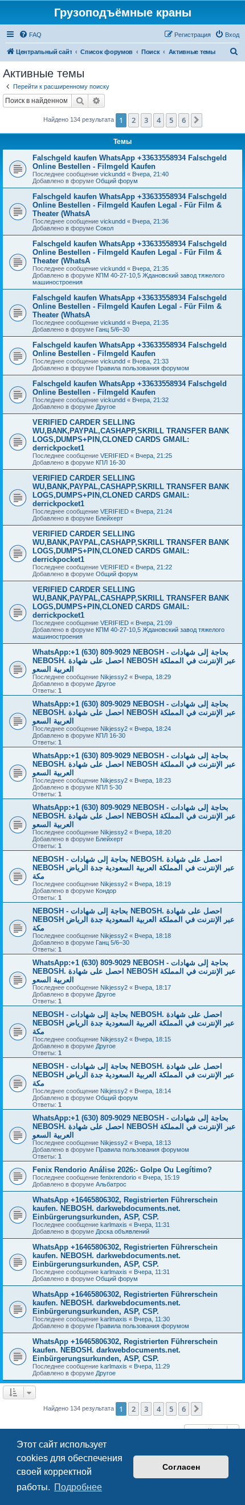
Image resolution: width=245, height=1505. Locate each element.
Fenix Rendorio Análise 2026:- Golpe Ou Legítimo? (122, 1169)
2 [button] (134, 120)
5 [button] (171, 120)
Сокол (104, 228)
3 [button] (146, 120)
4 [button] (159, 120)
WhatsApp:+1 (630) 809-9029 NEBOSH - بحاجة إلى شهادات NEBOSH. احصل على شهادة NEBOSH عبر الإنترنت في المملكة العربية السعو (134, 660)
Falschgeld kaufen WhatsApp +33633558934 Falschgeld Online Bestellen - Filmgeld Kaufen (129, 162)
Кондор (106, 890)
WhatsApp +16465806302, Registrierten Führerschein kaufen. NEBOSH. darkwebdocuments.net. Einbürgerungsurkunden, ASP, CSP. (125, 1208)
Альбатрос (111, 1184)
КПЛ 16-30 (110, 462)
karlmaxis (113, 1224)
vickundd (112, 174)
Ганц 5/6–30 (112, 329)
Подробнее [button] (78, 1487)
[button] (196, 120)
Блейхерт (109, 518)
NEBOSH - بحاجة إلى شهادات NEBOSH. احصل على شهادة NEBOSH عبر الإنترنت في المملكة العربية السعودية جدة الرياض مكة (133, 867)
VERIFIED (114, 455)
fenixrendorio (118, 1177)
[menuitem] (30, 35)
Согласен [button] (181, 1466)
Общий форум (117, 180)
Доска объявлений (122, 1231)
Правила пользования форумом (142, 368)
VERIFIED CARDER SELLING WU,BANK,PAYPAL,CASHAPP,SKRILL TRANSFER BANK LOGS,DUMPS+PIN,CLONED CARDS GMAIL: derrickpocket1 (130, 435)
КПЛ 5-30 (109, 787)
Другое (106, 406)
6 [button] (184, 120)
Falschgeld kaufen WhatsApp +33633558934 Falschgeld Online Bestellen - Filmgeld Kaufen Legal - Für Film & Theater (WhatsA (129, 205)
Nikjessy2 (114, 676)
